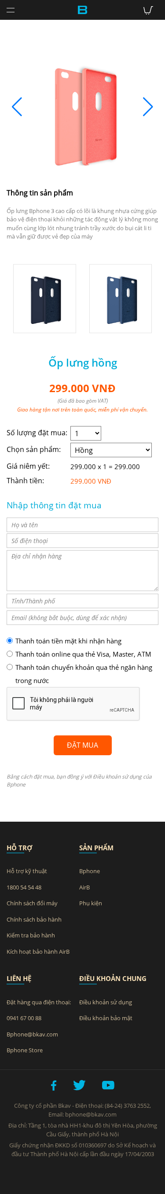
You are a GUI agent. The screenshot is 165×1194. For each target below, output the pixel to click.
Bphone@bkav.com (32, 1034)
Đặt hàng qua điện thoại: (39, 1002)
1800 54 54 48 (24, 887)
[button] (148, 107)
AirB (84, 887)
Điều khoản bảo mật (105, 1018)
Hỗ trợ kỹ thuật (27, 871)
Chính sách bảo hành (34, 919)
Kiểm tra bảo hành (31, 935)
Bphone (89, 871)
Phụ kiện (90, 903)
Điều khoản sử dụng (105, 1002)
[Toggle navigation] (11, 11)
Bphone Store (25, 1050)
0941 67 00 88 (24, 1018)
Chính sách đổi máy (32, 903)
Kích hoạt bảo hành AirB (38, 951)
